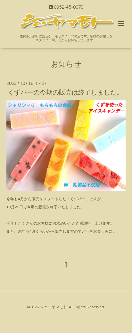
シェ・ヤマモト (53, 307)
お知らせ (66, 64)
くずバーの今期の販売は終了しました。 (65, 92)
